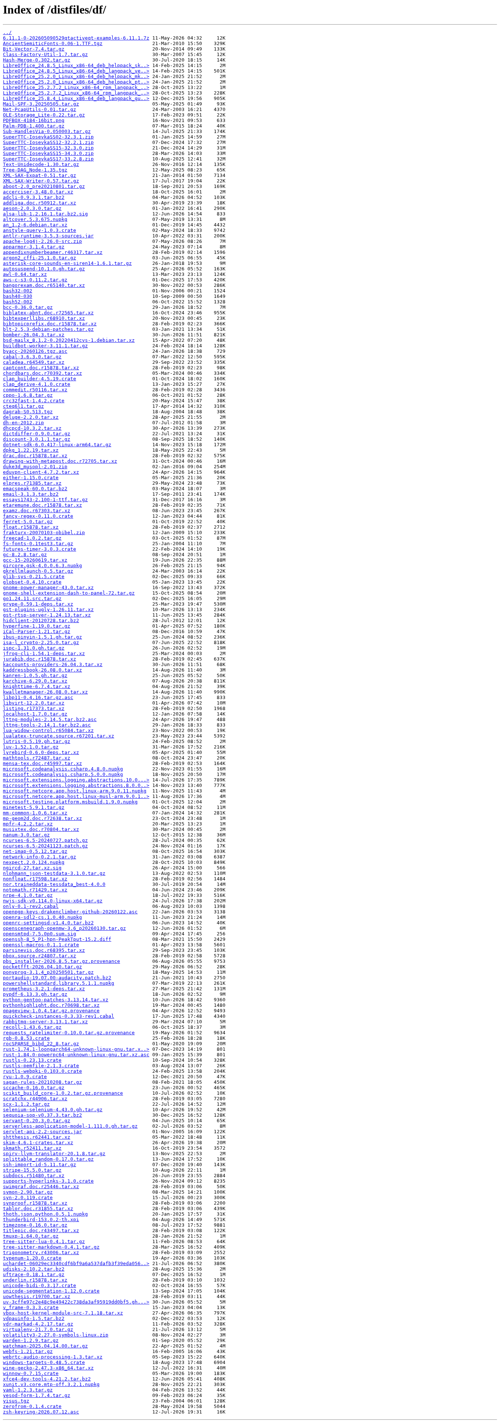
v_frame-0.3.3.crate (31, 1307)
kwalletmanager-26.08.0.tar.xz (45, 692)
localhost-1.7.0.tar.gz (35, 714)
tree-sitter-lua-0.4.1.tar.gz (44, 1241)
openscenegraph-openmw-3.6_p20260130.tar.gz (64, 928)
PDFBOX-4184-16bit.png (33, 120)
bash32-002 (17, 290)
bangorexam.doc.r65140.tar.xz (44, 285)
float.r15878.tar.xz (31, 527)
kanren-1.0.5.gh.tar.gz (35, 675)
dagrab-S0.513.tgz (28, 411)
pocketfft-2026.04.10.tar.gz (42, 966)
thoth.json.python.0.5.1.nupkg (45, 1214)
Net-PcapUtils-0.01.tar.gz (39, 109)
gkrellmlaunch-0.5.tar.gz (38, 571)
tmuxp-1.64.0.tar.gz (31, 1236)
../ (7, 32)
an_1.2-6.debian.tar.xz (35, 225)
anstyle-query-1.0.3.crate (39, 230)
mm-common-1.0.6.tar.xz (35, 813)
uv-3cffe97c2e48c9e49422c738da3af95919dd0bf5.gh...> (76, 1302)
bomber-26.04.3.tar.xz (33, 334)
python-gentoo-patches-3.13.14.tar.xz (55, 999)
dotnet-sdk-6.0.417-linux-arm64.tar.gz (57, 444)
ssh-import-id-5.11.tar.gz (39, 1164)
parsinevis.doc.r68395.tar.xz (44, 950)
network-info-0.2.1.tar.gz (39, 857)
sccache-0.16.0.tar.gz (33, 1087)
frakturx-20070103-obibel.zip (44, 532)
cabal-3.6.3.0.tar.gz (32, 356)
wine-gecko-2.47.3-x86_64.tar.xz (48, 1368)
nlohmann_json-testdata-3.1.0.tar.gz (54, 873)
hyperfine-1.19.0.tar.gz (36, 626)
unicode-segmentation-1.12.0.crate (51, 1291)
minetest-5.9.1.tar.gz (33, 807)
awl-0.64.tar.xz (25, 274)
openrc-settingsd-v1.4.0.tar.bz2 (48, 922)
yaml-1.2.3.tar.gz (28, 1390)
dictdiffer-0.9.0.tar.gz (36, 433)
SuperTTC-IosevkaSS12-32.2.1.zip (48, 142)
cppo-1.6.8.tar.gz (28, 395)
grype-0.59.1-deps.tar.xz (38, 604)
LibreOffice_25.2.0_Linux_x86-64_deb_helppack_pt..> (76, 82)
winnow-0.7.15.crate (31, 1373)
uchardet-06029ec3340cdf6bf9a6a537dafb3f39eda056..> (76, 1263)
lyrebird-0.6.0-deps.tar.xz (41, 752)
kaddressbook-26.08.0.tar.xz (42, 670)
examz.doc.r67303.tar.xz (36, 510)
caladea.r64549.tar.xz (33, 362)
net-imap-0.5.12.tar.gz (35, 851)
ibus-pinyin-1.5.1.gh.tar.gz (42, 637)
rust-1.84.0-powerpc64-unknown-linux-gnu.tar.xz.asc (76, 1054)
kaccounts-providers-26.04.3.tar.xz (52, 664)
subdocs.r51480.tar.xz (33, 1175)
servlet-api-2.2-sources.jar (42, 1131)
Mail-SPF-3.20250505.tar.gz (41, 104)
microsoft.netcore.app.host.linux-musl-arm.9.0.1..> (76, 796)
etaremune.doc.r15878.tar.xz (42, 505)
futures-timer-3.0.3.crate (39, 549)
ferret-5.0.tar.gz (28, 521)
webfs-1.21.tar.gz (28, 1351)
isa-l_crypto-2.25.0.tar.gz (41, 642)
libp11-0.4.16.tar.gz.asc (38, 697)
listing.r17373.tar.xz (33, 708)
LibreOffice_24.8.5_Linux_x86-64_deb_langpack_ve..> (76, 71)
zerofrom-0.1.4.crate (32, 1406)
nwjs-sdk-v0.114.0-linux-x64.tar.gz (52, 900)
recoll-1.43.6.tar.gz (32, 1027)
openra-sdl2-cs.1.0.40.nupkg (42, 917)
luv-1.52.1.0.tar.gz (31, 747)
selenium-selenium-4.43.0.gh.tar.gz (52, 1109)
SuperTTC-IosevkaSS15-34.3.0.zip (48, 153)
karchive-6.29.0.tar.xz (35, 681)
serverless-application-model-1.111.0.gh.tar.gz (70, 1126)
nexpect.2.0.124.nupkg (33, 862)
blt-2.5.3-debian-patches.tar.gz (48, 329)
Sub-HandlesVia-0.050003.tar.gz (47, 131)
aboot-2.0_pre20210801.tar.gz (44, 186)
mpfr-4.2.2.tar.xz (28, 824)
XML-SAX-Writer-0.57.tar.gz (41, 181)
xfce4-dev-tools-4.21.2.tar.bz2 (47, 1379)
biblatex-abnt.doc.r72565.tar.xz (48, 312)
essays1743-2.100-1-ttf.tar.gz (45, 499)
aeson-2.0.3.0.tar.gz (32, 208)
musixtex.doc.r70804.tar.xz (41, 829)
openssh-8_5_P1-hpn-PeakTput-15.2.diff (57, 939)
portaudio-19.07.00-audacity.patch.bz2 (57, 977)
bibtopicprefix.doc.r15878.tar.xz (50, 323)
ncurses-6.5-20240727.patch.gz (45, 840)
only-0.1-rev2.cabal (31, 906)
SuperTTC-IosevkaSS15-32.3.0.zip (48, 148)
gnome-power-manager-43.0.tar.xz (48, 587)
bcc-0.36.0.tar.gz (28, 307)
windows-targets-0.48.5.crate (44, 1362)
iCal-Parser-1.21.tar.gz (36, 631)
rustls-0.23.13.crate (32, 1060)
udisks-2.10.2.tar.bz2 (33, 1269)
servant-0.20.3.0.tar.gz (36, 1120)
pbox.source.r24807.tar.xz (39, 955)
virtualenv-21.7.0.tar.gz (38, 1329)
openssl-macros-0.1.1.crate (41, 944)
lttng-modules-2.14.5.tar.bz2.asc (50, 719)
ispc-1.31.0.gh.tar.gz (33, 648)
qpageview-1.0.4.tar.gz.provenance (51, 1010)
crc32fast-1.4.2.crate (33, 400)
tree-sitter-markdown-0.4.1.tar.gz (51, 1247)
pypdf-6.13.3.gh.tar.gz (35, 994)
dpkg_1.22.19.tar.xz (31, 450)
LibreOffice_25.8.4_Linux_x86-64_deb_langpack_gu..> (76, 98)
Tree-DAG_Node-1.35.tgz (35, 170)
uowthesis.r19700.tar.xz (36, 1296)
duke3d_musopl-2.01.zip (35, 466)
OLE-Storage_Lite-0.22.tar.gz (44, 115)
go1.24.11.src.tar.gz (32, 598)
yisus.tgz (16, 1401)
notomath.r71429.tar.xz (35, 889)
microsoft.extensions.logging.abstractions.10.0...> (76, 780)
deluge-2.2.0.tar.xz (31, 417)
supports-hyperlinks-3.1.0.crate (48, 1181)
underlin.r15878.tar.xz (35, 1280)
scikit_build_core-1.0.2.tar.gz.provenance (63, 1093)
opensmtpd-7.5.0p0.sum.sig (39, 933)
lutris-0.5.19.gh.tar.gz (36, 741)
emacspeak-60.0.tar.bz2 (35, 488)
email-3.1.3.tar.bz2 (31, 494)
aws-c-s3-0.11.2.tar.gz (35, 279)
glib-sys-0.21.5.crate (33, 576)
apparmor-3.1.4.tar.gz (33, 247)
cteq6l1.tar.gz (23, 406)
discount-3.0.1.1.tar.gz (36, 439)
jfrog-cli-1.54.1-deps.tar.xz (44, 653)
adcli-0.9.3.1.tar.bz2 (33, 197)
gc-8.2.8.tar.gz (25, 554)
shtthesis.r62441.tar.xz (36, 1137)
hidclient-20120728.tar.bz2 (41, 620)
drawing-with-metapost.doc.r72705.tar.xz (60, 461)
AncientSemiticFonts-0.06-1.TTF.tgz (52, 43)
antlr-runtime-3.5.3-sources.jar (48, 236)
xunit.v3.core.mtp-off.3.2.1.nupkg (51, 1384)
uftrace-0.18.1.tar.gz (33, 1274)
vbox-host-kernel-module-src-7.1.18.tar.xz (63, 1313)
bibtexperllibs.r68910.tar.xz (44, 318)
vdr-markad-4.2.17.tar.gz (38, 1324)
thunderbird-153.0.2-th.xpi (41, 1219)
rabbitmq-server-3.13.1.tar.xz (45, 1021)
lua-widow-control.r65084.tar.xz (48, 730)
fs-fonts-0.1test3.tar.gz (38, 543)
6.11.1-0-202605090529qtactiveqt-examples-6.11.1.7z (76, 38)
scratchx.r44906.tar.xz (35, 1098)
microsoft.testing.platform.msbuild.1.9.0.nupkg (70, 802)
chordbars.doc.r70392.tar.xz (42, 373)
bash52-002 (17, 301)
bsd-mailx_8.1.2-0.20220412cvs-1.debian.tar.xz (69, 340)
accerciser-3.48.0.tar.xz (38, 192)
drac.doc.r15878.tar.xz (35, 455)
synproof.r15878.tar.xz (35, 1203)
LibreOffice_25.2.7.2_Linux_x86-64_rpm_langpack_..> (76, 87)
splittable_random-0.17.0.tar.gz (48, 1159)
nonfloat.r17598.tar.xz (35, 878)
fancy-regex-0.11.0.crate (38, 516)
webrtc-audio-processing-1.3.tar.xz (52, 1357)
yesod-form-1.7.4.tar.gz (36, 1395)
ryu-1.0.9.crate (25, 1076)
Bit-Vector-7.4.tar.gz (33, 49)
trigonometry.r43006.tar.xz (41, 1252)
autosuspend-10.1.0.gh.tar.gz (44, 268)
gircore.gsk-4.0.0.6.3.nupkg (42, 565)
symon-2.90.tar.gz (28, 1192)
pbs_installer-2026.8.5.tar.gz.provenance (61, 961)
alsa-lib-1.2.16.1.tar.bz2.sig (45, 214)
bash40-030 (17, 296)
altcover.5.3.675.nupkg (35, 219)
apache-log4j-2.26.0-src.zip (42, 241)
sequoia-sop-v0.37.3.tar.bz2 (42, 1115)
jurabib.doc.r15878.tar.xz (39, 659)
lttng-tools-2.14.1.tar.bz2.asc (47, 725)
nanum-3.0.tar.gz (26, 835)
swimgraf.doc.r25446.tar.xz (41, 1186)
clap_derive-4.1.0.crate (36, 384)
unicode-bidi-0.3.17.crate (39, 1285)
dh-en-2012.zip (23, 422)
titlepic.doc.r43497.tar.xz (41, 1230)
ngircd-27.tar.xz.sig (32, 868)
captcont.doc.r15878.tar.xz (41, 367)
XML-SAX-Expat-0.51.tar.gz (39, 175)
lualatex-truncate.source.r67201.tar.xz (58, 736)
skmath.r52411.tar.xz (32, 1148)
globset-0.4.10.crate (32, 582)
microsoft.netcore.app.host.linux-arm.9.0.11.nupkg (74, 791)
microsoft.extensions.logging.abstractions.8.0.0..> (76, 785)
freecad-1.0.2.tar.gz (32, 538)
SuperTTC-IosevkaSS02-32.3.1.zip (48, 137)
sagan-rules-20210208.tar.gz (42, 1082)
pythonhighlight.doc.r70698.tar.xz (51, 1005)
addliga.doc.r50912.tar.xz (39, 203)
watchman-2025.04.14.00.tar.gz (45, 1346)
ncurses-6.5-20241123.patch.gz (45, 846)
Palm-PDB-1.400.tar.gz (33, 126)
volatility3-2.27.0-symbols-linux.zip (55, 1335)
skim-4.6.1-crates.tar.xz (38, 1142)
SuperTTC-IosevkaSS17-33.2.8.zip (48, 159)
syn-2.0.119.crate (28, 1197)
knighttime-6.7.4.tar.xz (36, 686)
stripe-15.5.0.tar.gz (32, 1170)
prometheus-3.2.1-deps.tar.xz (44, 988)
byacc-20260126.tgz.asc (35, 351)
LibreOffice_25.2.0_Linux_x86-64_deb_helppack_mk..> (76, 76)
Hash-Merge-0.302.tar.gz (36, 60)
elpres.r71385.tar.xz (32, 483)
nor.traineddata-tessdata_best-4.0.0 (54, 884)
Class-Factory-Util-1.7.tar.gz (45, 54)
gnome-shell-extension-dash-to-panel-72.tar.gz (69, 593)
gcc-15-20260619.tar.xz (35, 560)
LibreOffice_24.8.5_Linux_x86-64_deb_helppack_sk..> (76, 65)
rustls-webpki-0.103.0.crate (42, 1071)
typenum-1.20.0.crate (32, 1258)
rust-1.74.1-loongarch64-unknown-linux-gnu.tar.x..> (76, 1049)
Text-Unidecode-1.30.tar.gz (41, 164)
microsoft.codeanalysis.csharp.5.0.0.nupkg (63, 774)
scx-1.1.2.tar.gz (26, 1104)
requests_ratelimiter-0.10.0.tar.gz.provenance (69, 1032)
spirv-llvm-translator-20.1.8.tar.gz (54, 1153)
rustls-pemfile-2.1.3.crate (41, 1065)
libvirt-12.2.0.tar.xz (33, 703)
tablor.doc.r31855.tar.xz (38, 1208)
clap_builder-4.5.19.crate (39, 378)
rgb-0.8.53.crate (26, 1038)
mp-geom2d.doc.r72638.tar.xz (42, 818)
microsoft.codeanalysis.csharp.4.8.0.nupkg (63, 769)
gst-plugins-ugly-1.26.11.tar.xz (48, 609)
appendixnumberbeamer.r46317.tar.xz (52, 252)
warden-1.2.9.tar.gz (31, 1340)
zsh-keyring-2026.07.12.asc (41, 1412)
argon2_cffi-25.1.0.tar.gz (39, 257)
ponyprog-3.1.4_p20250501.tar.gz (48, 972)
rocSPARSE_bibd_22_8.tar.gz (41, 1043)
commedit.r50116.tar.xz (35, 389)
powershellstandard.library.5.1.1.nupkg (58, 983)
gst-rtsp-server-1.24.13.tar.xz (47, 615)
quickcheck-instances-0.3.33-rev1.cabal (58, 1016)
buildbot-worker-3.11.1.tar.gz (45, 345)
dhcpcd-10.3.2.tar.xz (32, 428)
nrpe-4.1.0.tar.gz (28, 895)
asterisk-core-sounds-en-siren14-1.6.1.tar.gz (67, 263)
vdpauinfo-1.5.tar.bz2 (33, 1318)
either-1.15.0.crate (31, 477)
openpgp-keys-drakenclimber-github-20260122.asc (70, 911)
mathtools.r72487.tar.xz (36, 758)
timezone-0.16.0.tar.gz (35, 1225)
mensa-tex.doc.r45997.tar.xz (42, 763)
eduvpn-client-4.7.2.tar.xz (41, 472)
